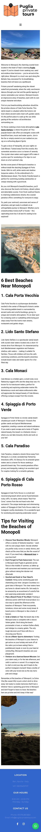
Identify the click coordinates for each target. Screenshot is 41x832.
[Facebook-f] (17, 823)
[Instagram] (23, 823)
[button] (20, 25)
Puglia (32, 68)
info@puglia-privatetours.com (23, 818)
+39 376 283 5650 (23, 815)
